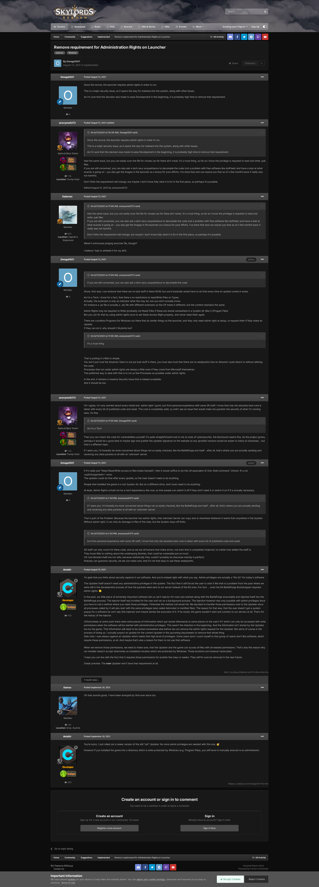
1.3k (69, 176)
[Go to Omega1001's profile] (57, 63)
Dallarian (67, 196)
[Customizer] (264, 26)
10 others (256, 672)
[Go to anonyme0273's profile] (68, 141)
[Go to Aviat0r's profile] (68, 588)
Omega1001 (73, 61)
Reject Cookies (256, 879)
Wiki (167, 26)
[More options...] (262, 77)
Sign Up (255, 26)
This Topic (253, 11)
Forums (61, 26)
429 (69, 615)
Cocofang (233, 672)
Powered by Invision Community (253, 868)
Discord (127, 26)
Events (182, 26)
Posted (95, 77)
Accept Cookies (231, 879)
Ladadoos (240, 783)
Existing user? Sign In (234, 26)
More (198, 26)
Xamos (67, 687)
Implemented (91, 65)
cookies (72, 879)
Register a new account (109, 828)
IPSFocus (68, 865)
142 (69, 724)
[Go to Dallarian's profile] (68, 215)
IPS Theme (56, 865)
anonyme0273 (67, 122)
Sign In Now (209, 828)
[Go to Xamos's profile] (68, 706)
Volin (226, 672)
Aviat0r (67, 569)
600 (69, 233)
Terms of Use (68, 882)
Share (234, 63)
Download (79, 26)
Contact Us (59, 869)
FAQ (111, 26)
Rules (97, 26)
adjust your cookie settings (151, 879)
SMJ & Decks (148, 26)
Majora (231, 783)
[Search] (265, 12)
